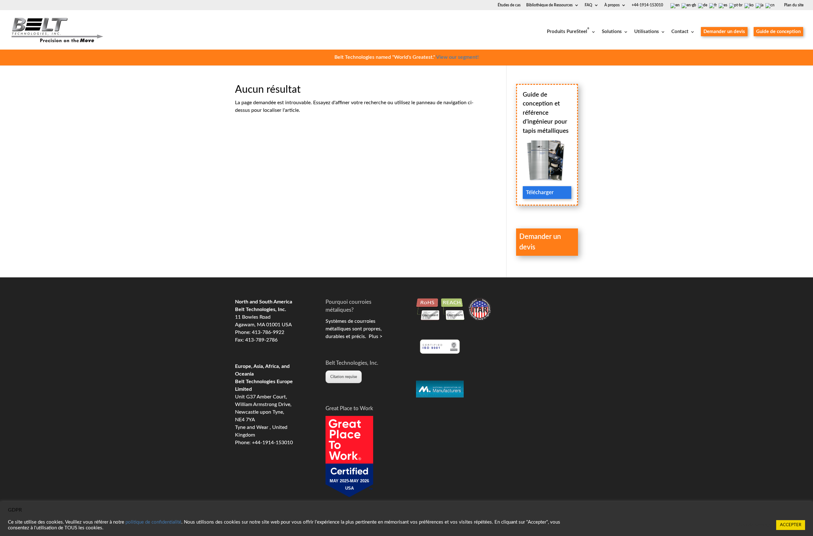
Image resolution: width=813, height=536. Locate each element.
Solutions (612, 32)
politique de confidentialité (153, 522)
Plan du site (793, 5)
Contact (680, 32)
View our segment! (457, 57)
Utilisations (646, 32)
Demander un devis (724, 31)
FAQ (588, 5)
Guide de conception (778, 31)
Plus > (374, 336)
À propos (612, 5)
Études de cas (509, 5)
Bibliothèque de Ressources (549, 5)
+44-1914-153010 (647, 5)
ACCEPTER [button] (790, 525)
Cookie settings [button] (754, 525)
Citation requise (343, 377)
